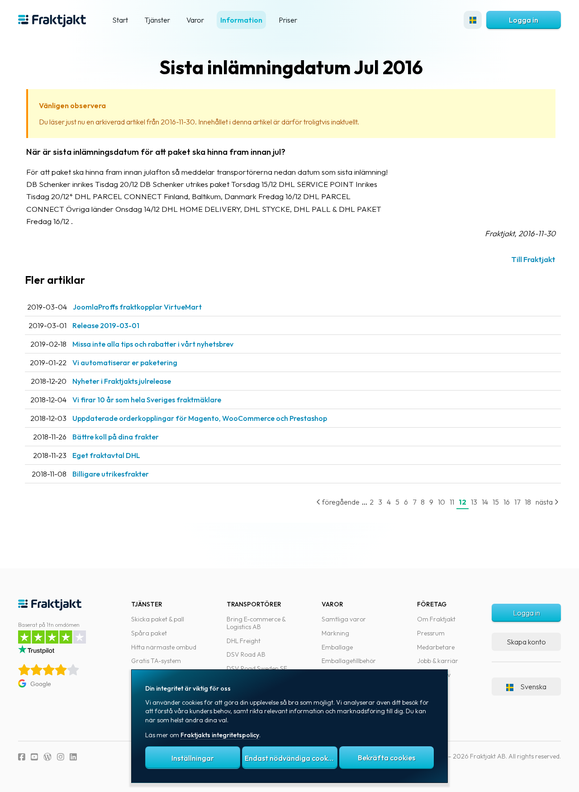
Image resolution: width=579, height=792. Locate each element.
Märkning (335, 633)
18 (528, 501)
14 (485, 501)
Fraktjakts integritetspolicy (219, 735)
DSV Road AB (246, 654)
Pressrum (431, 633)
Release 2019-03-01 (105, 325)
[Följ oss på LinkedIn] (73, 757)
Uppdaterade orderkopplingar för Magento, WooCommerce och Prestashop (199, 418)
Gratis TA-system (156, 661)
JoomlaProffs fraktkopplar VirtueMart (137, 306)
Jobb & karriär (437, 661)
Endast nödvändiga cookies (291, 758)
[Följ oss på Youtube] (34, 757)
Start (120, 19)
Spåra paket (149, 633)
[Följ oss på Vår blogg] (47, 757)
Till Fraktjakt (533, 259)
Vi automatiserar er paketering (124, 362)
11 (452, 501)
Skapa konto (526, 641)
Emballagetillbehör (349, 661)
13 (474, 501)
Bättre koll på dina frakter (115, 436)
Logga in (523, 19)
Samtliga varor (344, 619)
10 (441, 501)
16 (506, 501)
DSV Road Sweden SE (257, 668)
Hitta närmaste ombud (163, 647)
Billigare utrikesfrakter (110, 473)
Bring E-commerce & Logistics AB (256, 623)
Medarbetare (436, 647)
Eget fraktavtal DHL (106, 455)
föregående (340, 501)
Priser (288, 19)
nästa (545, 501)
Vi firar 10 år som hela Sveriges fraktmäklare (146, 399)
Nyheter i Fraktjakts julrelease (121, 381)
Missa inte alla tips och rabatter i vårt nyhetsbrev (152, 343)
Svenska (533, 686)
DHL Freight (244, 641)
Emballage (337, 647)
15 (496, 501)
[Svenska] (473, 20)
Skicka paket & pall (157, 619)
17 (517, 501)
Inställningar (192, 758)
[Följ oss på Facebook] (21, 757)
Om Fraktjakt (436, 619)
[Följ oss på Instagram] (60, 757)
